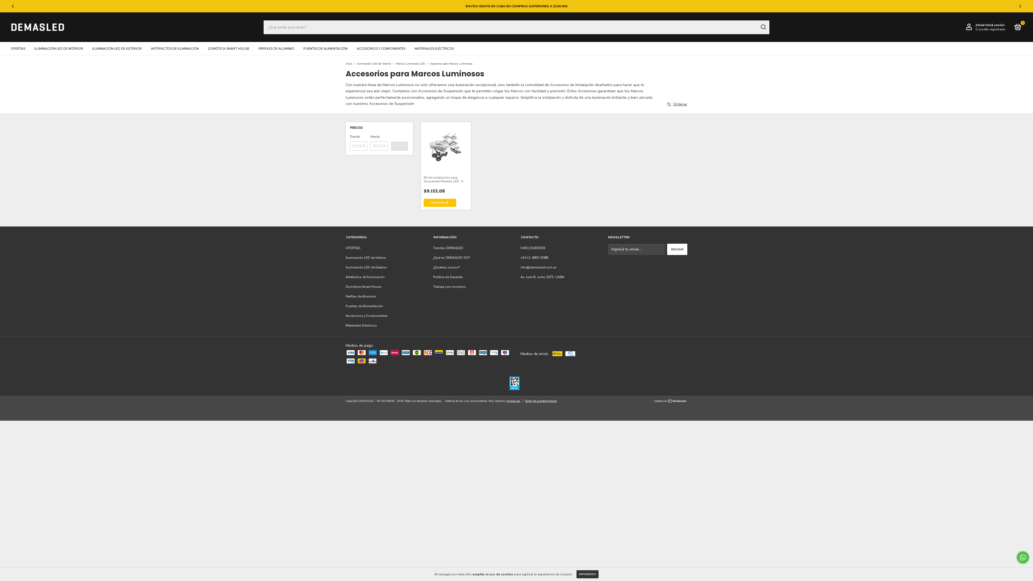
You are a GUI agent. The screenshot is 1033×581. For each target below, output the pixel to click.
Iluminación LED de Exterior (117, 49)
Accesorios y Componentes (381, 49)
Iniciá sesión (994, 25)
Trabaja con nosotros (449, 287)
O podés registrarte (990, 29)
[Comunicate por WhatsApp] (1023, 557)
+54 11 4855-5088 (534, 258)
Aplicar (399, 146)
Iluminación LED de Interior (58, 49)
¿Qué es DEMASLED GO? (451, 258)
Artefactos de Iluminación (175, 49)
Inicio (349, 64)
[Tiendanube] (670, 401)
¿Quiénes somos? (446, 267)
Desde (355, 136)
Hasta (375, 136)
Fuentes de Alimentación (325, 49)
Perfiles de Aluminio (276, 49)
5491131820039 (533, 248)
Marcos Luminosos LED (410, 64)
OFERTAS (18, 49)
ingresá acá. (513, 401)
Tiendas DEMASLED (448, 248)
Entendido (587, 574)
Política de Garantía (448, 277)
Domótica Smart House (228, 49)
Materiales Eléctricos (434, 49)
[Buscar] (763, 27)
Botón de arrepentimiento (541, 401)
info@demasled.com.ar (538, 267)
